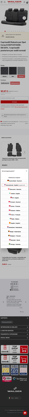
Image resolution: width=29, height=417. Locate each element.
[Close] (26, 171)
